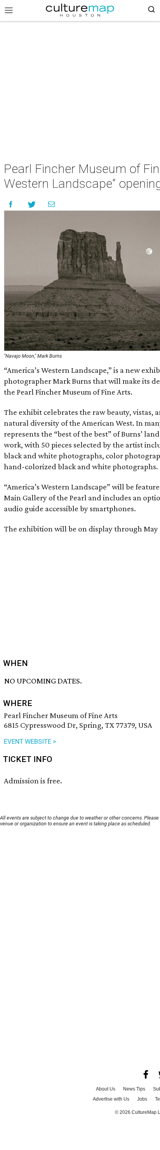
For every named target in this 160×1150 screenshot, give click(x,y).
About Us (105, 1089)
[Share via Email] (51, 204)
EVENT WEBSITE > (30, 741)
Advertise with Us (111, 1099)
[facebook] (146, 1074)
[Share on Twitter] (32, 204)
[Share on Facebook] (10, 204)
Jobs (142, 1099)
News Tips (134, 1089)
